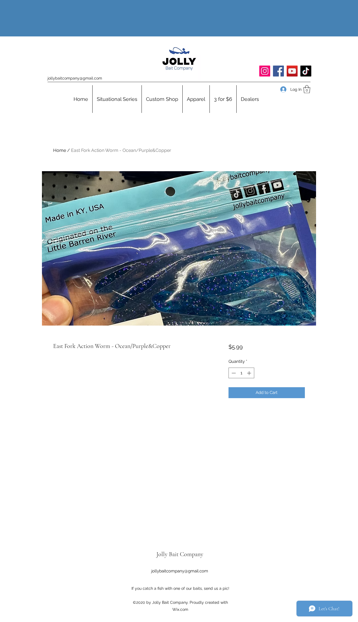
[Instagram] (264, 71)
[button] (306, 89)
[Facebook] (278, 71)
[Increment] (249, 373)
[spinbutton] (241, 373)
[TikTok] (305, 71)
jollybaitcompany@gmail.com (75, 78)
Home (59, 150)
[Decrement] (233, 373)
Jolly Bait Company (179, 554)
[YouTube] (292, 71)
